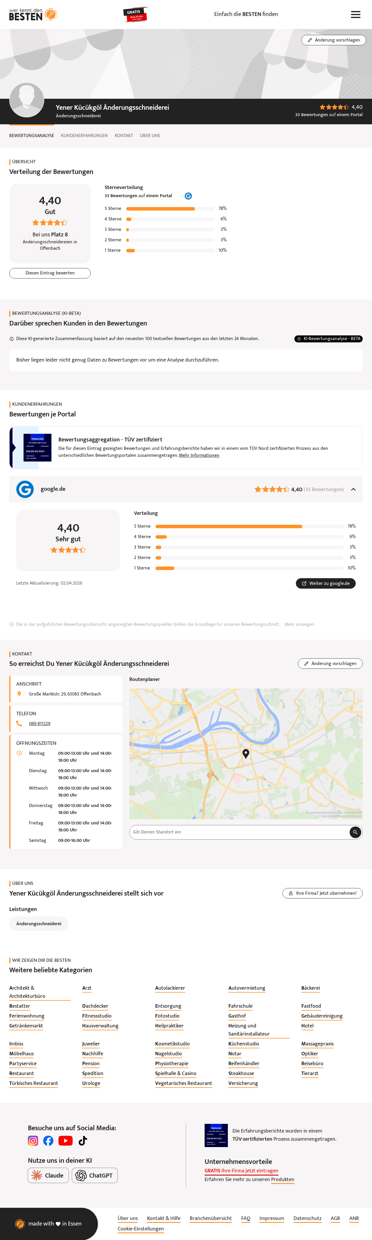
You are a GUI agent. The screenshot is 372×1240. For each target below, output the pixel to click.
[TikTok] (83, 1140)
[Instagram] (33, 1140)
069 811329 (39, 724)
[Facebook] (48, 1140)
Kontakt (124, 136)
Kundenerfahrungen (84, 136)
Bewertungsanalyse (31, 136)
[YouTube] (65, 1140)
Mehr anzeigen (299, 624)
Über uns (150, 136)
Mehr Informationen (199, 455)
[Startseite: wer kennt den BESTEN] (33, 14)
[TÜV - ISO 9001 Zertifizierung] (216, 1135)
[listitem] (40, 992)
